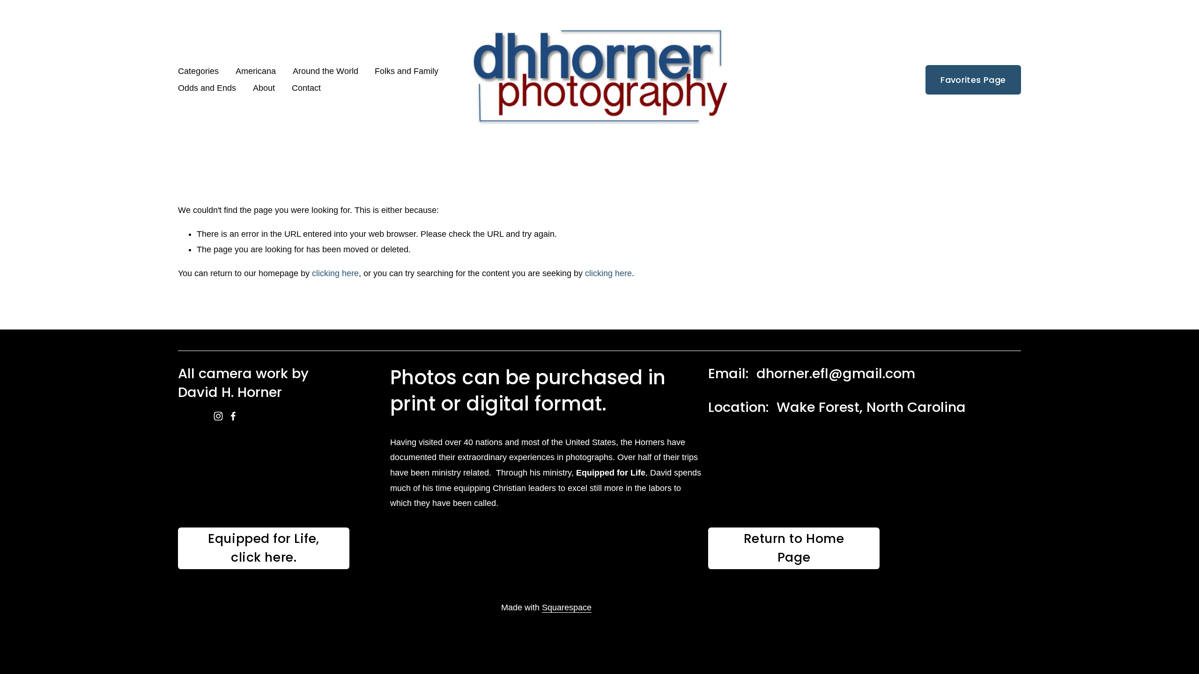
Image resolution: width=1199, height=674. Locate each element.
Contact (306, 88)
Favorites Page (973, 80)
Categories (198, 71)
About (264, 88)
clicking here (335, 273)
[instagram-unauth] (218, 416)
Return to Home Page (794, 548)
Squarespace (567, 607)
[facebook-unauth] (233, 416)
